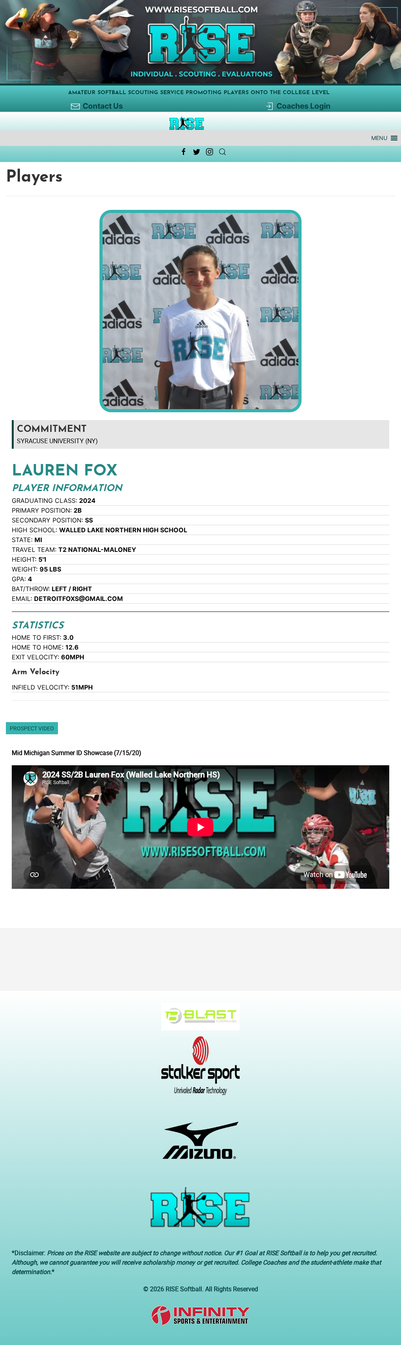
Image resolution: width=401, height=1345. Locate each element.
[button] (379, 138)
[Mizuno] (197, 1144)
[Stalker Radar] (197, 1069)
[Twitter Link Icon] (196, 152)
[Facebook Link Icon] (184, 152)
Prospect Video (32, 728)
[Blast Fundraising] (197, 1020)
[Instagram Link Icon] (209, 152)
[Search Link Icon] (222, 152)
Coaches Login (303, 106)
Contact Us (103, 106)
